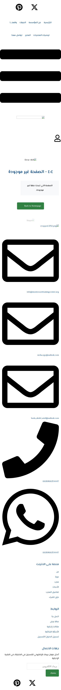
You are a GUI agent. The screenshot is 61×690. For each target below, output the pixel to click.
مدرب (56, 582)
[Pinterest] (19, 7)
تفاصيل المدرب (52, 592)
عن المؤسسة (35, 22)
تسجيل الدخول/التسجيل (48, 636)
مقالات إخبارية (53, 626)
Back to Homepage (32, 206)
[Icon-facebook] (57, 7)
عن (57, 572)
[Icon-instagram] (42, 7)
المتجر (27, 35)
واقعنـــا (13, 22)
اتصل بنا (55, 616)
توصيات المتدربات (41, 35)
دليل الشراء (54, 597)
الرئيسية (47, 22)
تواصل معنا (16, 35)
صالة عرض (54, 621)
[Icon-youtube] (26, 7)
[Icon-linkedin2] (49, 7)
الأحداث (56, 587)
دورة (57, 577)
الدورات (23, 22)
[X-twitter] (34, 7)
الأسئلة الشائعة (52, 632)
